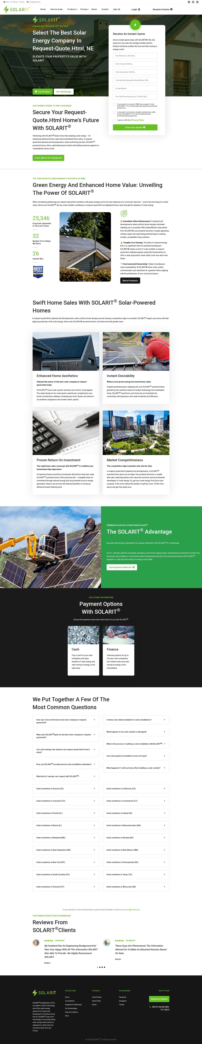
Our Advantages (71, 1008)
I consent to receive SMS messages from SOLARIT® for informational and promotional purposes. (137, 106)
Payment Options (71, 1012)
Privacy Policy (137, 120)
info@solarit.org (34, 2)
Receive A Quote (159, 999)
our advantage (63, 91)
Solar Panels (96, 997)
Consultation (69, 1001)
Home (43, 9)
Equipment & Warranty (73, 1005)
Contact (105, 9)
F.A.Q (67, 1016)
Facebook (122, 997)
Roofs (94, 1005)
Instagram (123, 1001)
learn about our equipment (48, 158)
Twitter (121, 1005)
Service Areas (56, 9)
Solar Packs (96, 1001)
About (94, 9)
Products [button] (72, 9)
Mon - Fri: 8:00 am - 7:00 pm (15, 2)
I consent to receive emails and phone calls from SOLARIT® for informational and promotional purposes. (136, 114)
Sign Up (116, 9)
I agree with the (130, 120)
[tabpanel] (66, 952)
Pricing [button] (83, 9)
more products (130, 280)
